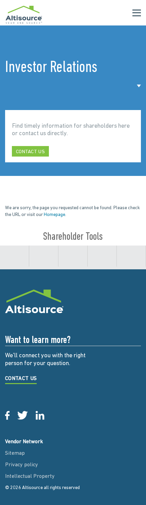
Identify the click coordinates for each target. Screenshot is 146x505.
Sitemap (15, 453)
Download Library (43, 260)
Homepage (54, 214)
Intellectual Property (30, 476)
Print (102, 260)
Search (131, 260)
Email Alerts (14, 260)
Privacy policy (21, 465)
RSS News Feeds (72, 260)
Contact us (30, 152)
